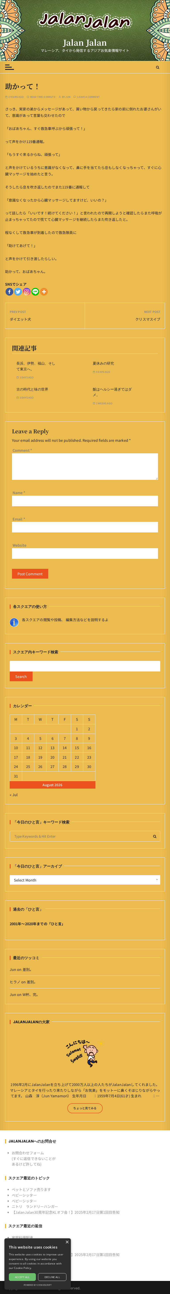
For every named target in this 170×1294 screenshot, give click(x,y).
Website (19, 545)
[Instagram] (27, 292)
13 (52, 747)
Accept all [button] (22, 1277)
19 (40, 757)
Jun (67, 97)
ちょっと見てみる (85, 1108)
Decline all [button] (52, 1277)
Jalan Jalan (85, 42)
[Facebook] (9, 292)
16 (89, 747)
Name (19, 492)
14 (65, 747)
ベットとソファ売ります (31, 1189)
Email (19, 519)
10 (16, 747)
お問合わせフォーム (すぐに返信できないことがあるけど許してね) (34, 1158)
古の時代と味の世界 (32, 389)
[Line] (35, 292)
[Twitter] (18, 292)
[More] (44, 292)
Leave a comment (88, 97)
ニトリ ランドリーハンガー (35, 1206)
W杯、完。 (31, 994)
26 (40, 766)
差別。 (28, 969)
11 (28, 747)
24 (16, 766)
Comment (22, 450)
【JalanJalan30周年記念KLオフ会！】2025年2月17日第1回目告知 (66, 1212)
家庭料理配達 (22, 1237)
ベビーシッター (24, 1195)
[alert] (37, 1264)
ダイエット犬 (20, 319)
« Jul (14, 794)
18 (28, 757)
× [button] (67, 1242)
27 (52, 766)
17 (16, 757)
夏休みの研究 (103, 363)
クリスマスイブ (147, 319)
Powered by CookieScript (37, 1285)
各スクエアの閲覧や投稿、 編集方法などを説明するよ (65, 619)
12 (40, 747)
